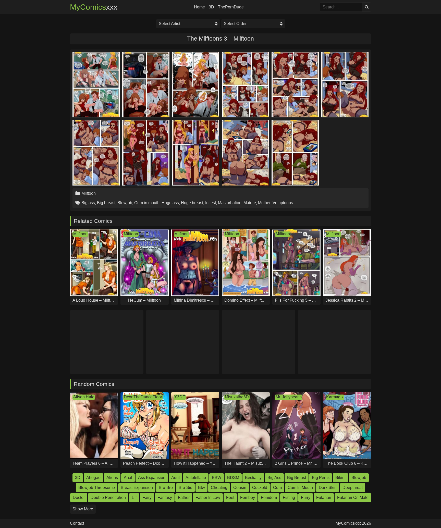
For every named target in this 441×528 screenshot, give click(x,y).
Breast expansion (137, 487)
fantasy (164, 497)
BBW (216, 477)
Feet (230, 497)
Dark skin (328, 487)
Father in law (207, 497)
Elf (134, 497)
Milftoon (88, 193)
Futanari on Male (353, 497)
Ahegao (93, 477)
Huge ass (170, 203)
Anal (128, 477)
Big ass (88, 203)
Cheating (219, 487)
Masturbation (229, 203)
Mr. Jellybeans (289, 397)
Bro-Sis (185, 487)
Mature (249, 203)
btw (201, 487)
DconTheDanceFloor (143, 397)
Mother (264, 203)
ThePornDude (231, 7)
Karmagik (335, 397)
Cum (277, 487)
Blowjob (124, 203)
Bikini (340, 477)
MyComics (93, 7)
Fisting (289, 497)
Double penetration (108, 497)
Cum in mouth (147, 203)
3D (211, 7)
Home (199, 7)
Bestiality (253, 477)
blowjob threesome (96, 487)
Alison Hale (83, 397)
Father (184, 497)
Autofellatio (196, 477)
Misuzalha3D (237, 397)
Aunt (175, 477)
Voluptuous (283, 203)
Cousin (239, 487)
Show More (82, 509)
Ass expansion (151, 477)
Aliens (112, 477)
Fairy (147, 497)
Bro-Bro (166, 487)
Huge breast (192, 203)
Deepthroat (352, 487)
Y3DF (179, 397)
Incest (210, 203)
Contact (77, 523)
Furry (305, 497)
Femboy (247, 497)
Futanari (323, 497)
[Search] (366, 7)
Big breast (106, 203)
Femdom (269, 497)
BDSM (233, 477)
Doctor (79, 497)
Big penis (320, 477)
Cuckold (259, 487)
